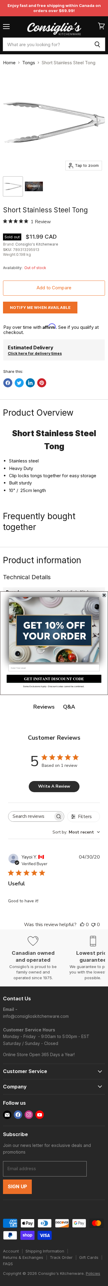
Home (9, 62)
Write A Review (54, 786)
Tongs (28, 62)
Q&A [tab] (69, 706)
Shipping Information (45, 1251)
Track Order (61, 1257)
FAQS (8, 1263)
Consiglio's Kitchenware (36, 244)
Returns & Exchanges (23, 1257)
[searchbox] (30, 816)
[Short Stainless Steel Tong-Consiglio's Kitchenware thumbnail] (12, 186)
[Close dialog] (104, 595)
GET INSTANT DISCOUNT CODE (54, 678)
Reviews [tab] (44, 706)
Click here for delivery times (35, 353)
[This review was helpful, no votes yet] (82, 924)
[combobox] (46, 44)
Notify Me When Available (40, 307)
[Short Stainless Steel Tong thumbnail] (34, 186)
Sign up (17, 1186)
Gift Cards (88, 1257)
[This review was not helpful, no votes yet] (93, 924)
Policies (93, 1273)
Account (11, 1251)
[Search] (97, 44)
